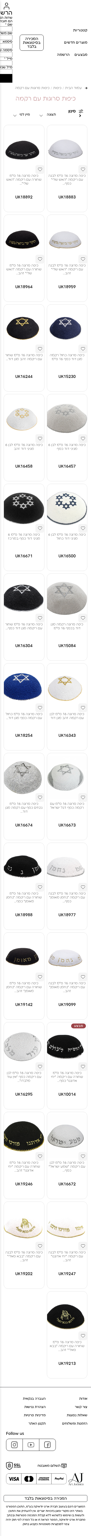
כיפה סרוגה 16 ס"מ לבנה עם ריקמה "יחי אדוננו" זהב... (67, 1256)
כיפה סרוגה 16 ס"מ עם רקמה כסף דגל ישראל (67, 805)
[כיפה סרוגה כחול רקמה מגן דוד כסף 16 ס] (67, 329)
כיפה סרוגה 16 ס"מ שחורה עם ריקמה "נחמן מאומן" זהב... (24, 987)
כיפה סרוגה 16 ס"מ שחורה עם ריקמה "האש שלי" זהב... (23, 269)
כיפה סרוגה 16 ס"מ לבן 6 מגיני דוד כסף (67, 447)
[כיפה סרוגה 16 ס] (67, 149)
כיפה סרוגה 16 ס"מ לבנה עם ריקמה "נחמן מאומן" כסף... (67, 897)
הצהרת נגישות (35, 1407)
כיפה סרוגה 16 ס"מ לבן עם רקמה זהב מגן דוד (67, 716)
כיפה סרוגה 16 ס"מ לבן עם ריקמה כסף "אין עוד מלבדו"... (24, 1077)
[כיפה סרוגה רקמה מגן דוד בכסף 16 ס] (67, 598)
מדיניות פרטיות (35, 1415)
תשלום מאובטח (49, 1465)
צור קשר (81, 1407)
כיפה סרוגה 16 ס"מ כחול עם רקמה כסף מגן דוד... (24, 716)
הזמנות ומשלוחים (74, 1423)
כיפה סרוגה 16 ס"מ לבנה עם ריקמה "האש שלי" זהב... (67, 269)
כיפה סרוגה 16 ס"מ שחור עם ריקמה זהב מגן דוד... (24, 357)
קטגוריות (80, 30)
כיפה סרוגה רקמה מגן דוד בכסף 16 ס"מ (67, 626)
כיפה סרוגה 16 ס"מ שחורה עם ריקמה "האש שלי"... (23, 179)
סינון (72, 111)
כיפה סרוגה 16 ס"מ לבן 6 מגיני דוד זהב (24, 447)
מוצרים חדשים (75, 42)
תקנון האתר (37, 1423)
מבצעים (80, 55)
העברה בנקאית (34, 1398)
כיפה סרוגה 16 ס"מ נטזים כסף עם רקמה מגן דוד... (23, 807)
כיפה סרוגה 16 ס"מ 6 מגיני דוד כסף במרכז (24, 536)
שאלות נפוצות (77, 1415)
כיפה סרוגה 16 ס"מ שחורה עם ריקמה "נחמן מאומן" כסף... (24, 897)
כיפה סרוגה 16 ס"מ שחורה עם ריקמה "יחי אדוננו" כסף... (67, 1077)
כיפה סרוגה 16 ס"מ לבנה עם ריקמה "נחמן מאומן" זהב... (67, 987)
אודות (83, 1398)
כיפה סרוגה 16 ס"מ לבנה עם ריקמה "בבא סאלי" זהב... (24, 1256)
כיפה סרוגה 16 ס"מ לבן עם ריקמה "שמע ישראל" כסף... (67, 1166)
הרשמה (63, 55)
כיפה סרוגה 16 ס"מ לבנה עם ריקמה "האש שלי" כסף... (67, 179)
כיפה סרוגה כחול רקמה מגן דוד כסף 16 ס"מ (67, 357)
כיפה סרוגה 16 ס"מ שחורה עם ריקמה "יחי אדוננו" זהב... (24, 1166)
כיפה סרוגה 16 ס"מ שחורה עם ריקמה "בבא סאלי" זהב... (67, 1346)
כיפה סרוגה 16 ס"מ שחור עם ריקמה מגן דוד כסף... (24, 626)
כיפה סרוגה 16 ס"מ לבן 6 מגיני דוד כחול (67, 536)
